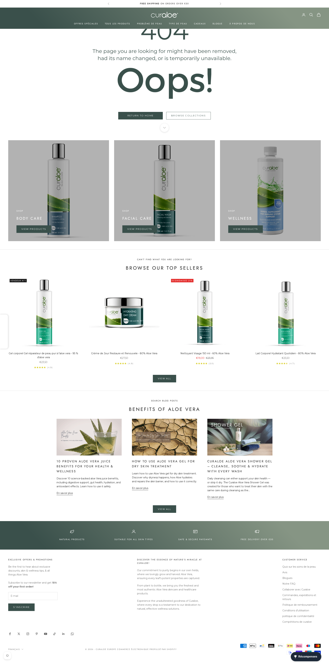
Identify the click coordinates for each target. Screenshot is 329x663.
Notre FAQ (288, 583)
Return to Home (140, 115)
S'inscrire (21, 607)
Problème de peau (149, 23)
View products (33, 229)
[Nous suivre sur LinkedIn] (63, 634)
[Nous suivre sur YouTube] (45, 634)
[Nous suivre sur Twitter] (19, 634)
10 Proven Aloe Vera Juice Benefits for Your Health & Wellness (85, 466)
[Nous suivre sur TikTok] (54, 634)
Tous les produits (117, 23)
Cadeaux (200, 23)
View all (164, 378)
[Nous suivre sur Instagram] (27, 634)
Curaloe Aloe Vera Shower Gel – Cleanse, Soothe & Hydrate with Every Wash (239, 466)
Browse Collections (188, 115)
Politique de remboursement (299, 604)
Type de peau (178, 23)
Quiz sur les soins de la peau (299, 566)
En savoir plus (65, 493)
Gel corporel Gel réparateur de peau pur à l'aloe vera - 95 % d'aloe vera (43, 355)
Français (14, 649)
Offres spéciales (86, 23)
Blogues (287, 578)
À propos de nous (242, 23)
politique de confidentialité (298, 616)
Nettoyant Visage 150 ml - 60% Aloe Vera (204, 353)
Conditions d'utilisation (295, 610)
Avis (284, 572)
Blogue (218, 23)
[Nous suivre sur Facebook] (10, 634)
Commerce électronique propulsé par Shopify (147, 649)
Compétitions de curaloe (297, 621)
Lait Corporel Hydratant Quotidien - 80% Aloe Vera (285, 353)
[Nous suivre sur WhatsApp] (72, 634)
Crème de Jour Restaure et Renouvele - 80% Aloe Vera (124, 353)
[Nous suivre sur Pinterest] (36, 634)
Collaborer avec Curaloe (296, 589)
